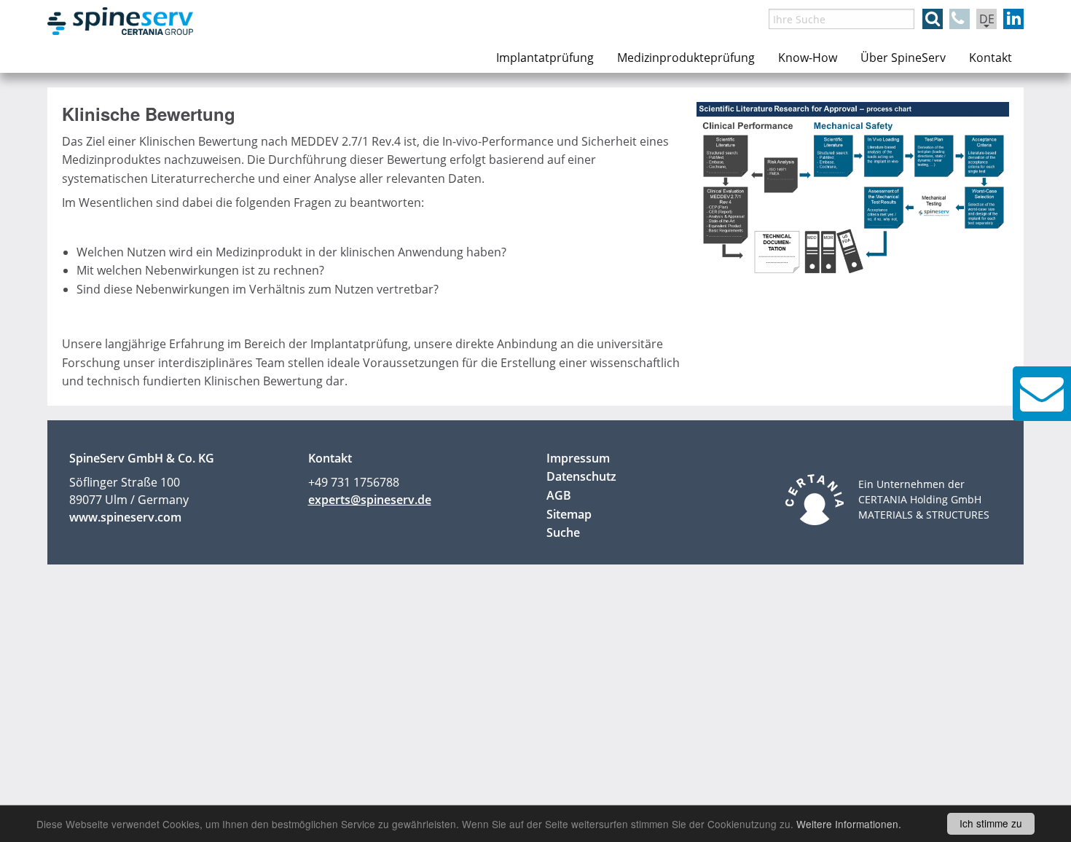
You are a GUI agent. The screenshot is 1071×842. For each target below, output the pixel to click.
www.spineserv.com (125, 517)
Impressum (578, 458)
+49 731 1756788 (353, 482)
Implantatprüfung (545, 58)
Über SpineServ (903, 58)
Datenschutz (581, 476)
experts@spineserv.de (369, 500)
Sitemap (569, 514)
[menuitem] (544, 57)
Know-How (807, 58)
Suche (563, 532)
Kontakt (990, 58)
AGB (558, 495)
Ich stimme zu (991, 823)
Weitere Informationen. (848, 824)
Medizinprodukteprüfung (686, 58)
